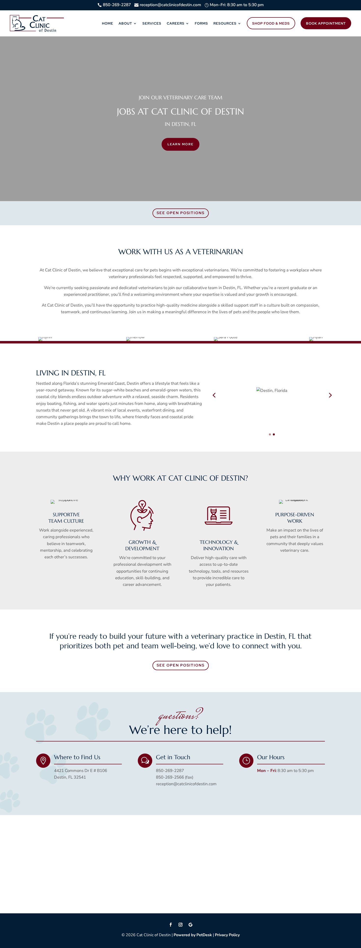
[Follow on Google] (190, 925)
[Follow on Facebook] (171, 925)
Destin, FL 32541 (70, 777)
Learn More (180, 144)
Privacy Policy (227, 935)
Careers (175, 23)
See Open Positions (181, 212)
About (125, 23)
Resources (224, 23)
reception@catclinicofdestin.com (186, 784)
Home (107, 23)
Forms (201, 23)
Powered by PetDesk (193, 935)
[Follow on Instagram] (180, 925)
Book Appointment (326, 23)
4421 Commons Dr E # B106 (80, 770)
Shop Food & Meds (271, 23)
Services (151, 23)
